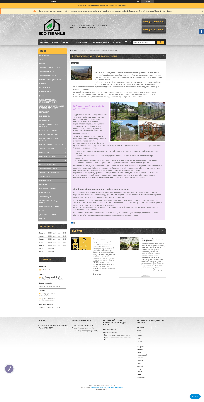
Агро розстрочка (99, 239)
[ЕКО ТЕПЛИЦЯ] (52, 26)
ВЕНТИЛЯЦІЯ (44, 112)
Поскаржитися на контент (98, 387)
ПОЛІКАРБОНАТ (45, 88)
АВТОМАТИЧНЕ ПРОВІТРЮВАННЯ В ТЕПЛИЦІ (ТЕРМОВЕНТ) (51, 107)
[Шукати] (160, 42)
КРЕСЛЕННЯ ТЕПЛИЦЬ (47, 188)
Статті (75, 50)
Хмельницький (142, 355)
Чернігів (139, 371)
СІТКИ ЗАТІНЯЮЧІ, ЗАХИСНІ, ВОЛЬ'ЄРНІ (49, 125)
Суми (139, 352)
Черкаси (140, 360)
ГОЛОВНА (44, 42)
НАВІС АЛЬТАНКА (45, 92)
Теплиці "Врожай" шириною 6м (82, 325)
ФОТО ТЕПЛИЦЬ (45, 180)
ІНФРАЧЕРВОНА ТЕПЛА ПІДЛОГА (51, 144)
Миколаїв (140, 366)
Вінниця (139, 341)
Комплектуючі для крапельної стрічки (117, 335)
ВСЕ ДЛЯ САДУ (44, 116)
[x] (74, 223)
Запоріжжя (140, 347)
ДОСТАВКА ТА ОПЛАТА (100, 42)
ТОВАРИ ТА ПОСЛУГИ (60, 42)
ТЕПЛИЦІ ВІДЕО (45, 197)
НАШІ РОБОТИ (44, 193)
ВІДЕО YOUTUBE (81, 42)
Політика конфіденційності (115, 387)
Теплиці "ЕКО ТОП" (46, 328)
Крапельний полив (110, 329)
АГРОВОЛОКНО (45, 120)
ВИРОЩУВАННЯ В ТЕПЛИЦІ (49, 207)
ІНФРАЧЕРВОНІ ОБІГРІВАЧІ (49, 134)
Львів (138, 363)
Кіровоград (140, 377)
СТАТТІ (42, 211)
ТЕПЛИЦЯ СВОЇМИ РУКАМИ (49, 172)
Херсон (139, 344)
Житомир (140, 349)
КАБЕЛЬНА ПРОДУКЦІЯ (47, 164)
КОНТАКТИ (117, 42)
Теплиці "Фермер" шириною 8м (83, 328)
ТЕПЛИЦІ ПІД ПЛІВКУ (46, 72)
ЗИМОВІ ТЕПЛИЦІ (45, 176)
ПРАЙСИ (42, 64)
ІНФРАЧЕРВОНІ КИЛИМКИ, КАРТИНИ (48, 139)
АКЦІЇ (41, 60)
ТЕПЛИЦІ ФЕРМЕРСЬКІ (47, 76)
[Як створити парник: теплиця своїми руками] (81, 72)
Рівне (139, 374)
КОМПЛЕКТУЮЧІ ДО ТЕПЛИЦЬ (50, 80)
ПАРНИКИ (42, 84)
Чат (196, 396)
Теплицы (82, 50)
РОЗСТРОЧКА (44, 55)
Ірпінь (139, 330)
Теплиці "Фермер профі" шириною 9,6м (86, 331)
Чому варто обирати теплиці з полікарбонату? (153, 239)
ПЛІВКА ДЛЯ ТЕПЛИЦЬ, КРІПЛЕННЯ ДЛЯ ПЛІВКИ (48, 101)
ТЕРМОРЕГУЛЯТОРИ (46, 148)
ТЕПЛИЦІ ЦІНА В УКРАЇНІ (48, 168)
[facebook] (72, 223)
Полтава (140, 358)
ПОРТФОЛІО (43, 184)
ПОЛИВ (42, 96)
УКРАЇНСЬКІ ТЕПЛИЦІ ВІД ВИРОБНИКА (48, 202)
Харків (139, 333)
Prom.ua (112, 385)
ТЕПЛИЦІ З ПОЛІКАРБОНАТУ (49, 68)
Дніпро (139, 335)
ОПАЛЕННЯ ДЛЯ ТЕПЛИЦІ (48, 130)
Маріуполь (140, 369)
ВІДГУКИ (42, 219)
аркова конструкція (84, 151)
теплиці (123, 84)
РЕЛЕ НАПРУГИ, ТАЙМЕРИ (49, 156)
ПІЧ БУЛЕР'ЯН (44, 152)
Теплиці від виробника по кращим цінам (53, 325)
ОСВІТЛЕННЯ (44, 160)
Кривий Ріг (140, 327)
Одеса (139, 338)
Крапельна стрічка (110, 332)
